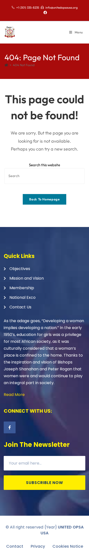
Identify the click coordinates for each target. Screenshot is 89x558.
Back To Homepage (44, 199)
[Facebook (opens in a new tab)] (44, 12)
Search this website (44, 165)
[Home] (6, 65)
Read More (14, 394)
